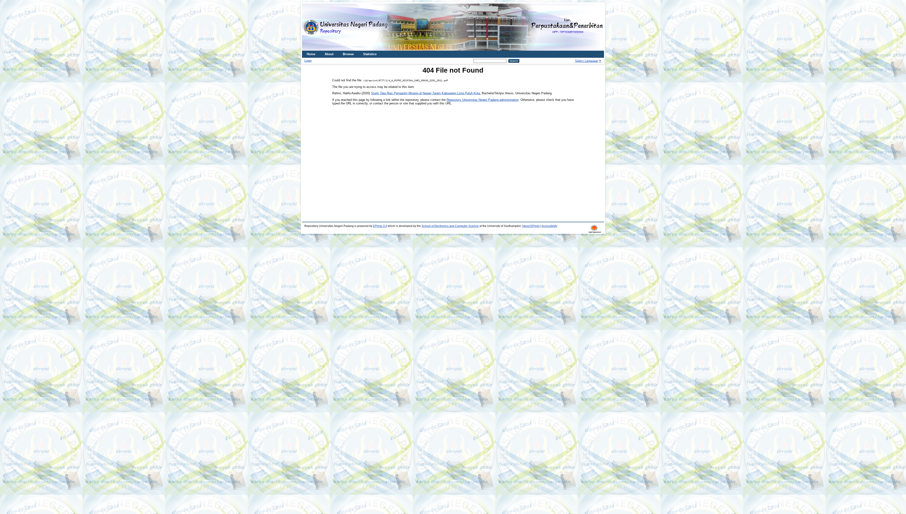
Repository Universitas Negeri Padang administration (483, 100)
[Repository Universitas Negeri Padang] (309, 27)
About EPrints (531, 226)
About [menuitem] (329, 54)
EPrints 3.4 (380, 226)
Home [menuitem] (311, 54)
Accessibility (549, 226)
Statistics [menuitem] (370, 54)
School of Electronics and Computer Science (450, 226)
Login (308, 60)
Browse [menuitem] (348, 54)
